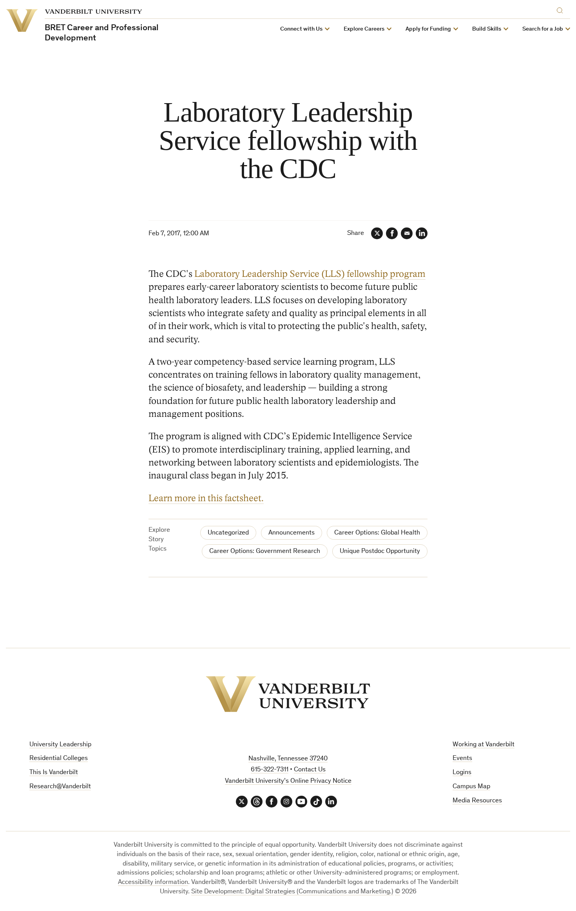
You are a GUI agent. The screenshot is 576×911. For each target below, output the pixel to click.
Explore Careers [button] (364, 29)
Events (462, 758)
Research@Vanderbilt (60, 787)
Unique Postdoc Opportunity (380, 551)
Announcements (291, 533)
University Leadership (60, 745)
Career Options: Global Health (377, 533)
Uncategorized (228, 533)
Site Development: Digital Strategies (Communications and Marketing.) (292, 892)
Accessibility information (153, 882)
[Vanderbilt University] (288, 694)
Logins (462, 772)
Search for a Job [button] (542, 29)
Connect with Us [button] (301, 29)
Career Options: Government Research (264, 551)
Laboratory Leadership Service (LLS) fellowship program (310, 274)
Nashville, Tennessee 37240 (288, 759)
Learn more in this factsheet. (206, 498)
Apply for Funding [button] (428, 29)
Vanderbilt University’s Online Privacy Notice (288, 781)
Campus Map (471, 787)
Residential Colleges (58, 758)
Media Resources (477, 801)
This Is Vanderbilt (53, 772)
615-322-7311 (269, 770)
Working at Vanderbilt (483, 745)
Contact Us (310, 770)
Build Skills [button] (486, 29)
